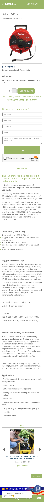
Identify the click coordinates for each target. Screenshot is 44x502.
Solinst (5, 14)
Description (22, 168)
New (21, 426)
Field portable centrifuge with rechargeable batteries (22, 457)
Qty (10, 91)
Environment (32, 3)
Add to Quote (26, 91)
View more (37, 476)
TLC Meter (15, 14)
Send (22, 150)
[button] (37, 488)
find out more (31, 99)
